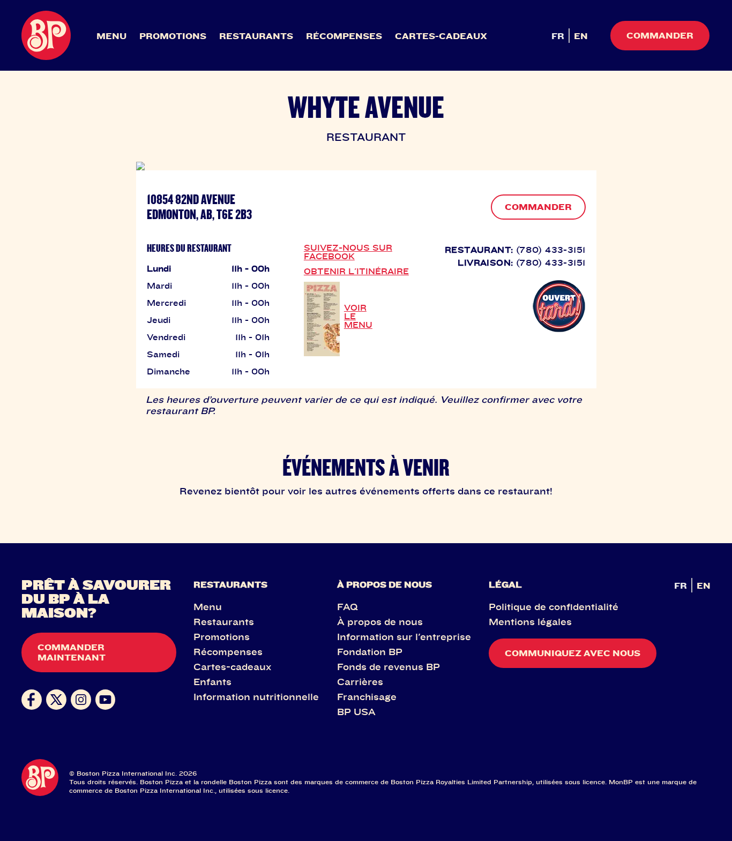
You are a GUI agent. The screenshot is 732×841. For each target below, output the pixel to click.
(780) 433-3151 (551, 250)
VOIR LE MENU (358, 316)
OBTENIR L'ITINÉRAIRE (356, 271)
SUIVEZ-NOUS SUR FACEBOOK (348, 251)
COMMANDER (538, 207)
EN (581, 36)
